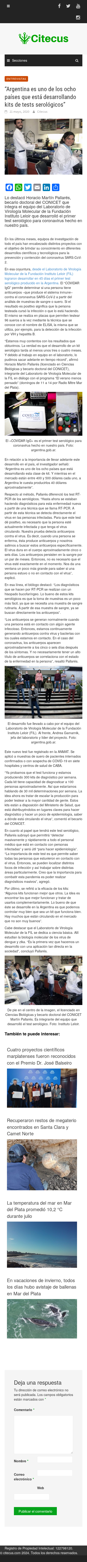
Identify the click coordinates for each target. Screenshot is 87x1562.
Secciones (19, 60)
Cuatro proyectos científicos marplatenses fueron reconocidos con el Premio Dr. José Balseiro (41, 1056)
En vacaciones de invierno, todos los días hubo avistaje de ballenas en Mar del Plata (41, 1287)
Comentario (24, 1409)
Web (40, 1487)
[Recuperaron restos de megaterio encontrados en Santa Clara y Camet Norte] (42, 1165)
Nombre (21, 1461)
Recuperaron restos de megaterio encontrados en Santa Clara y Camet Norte (41, 1127)
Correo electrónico (24, 1476)
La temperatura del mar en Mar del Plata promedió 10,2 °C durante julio (39, 1209)
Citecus (42, 111)
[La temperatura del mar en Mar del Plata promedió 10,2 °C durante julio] (42, 1244)
